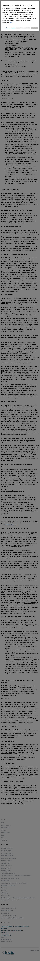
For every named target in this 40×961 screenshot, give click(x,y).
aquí (11, 22)
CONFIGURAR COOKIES (23, 28)
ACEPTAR (34, 28)
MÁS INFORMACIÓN (10, 28)
